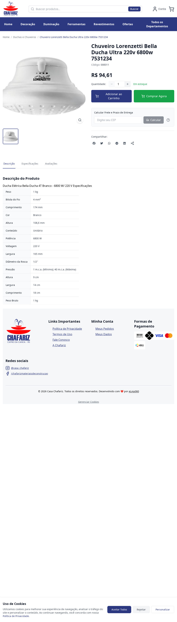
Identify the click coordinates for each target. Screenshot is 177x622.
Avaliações (51, 163)
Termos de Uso (62, 334)
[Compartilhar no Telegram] (117, 143)
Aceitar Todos (119, 609)
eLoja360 (134, 391)
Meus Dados (103, 334)
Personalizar (163, 609)
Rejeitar (141, 609)
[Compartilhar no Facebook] (94, 143)
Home (6, 37)
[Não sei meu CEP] (168, 120)
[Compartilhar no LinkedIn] (124, 143)
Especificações (30, 163)
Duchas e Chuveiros (24, 37)
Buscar (134, 9)
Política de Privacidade (67, 329)
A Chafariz (59, 345)
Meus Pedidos (104, 329)
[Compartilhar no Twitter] (101, 143)
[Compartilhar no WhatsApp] (109, 143)
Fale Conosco (61, 340)
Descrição (9, 163)
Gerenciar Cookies (88, 401)
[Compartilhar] (132, 143)
